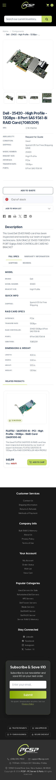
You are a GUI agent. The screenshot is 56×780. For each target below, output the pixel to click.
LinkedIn (29, 637)
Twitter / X (29, 649)
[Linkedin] (25, 216)
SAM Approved (41, 728)
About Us (28, 535)
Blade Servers (28, 607)
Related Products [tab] (14, 381)
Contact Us (28, 501)
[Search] (46, 19)
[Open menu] (4, 5)
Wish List (28, 569)
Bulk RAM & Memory (28, 531)
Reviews (27, 263)
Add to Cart (39, 462)
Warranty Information (36, 256)
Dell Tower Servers (28, 603)
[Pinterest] (30, 216)
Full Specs (14, 256)
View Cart (28, 573)
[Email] (9, 216)
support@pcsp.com (40, 759)
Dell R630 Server (28, 615)
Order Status (28, 565)
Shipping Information (28, 505)
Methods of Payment (28, 513)
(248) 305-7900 (17, 759)
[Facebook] (4, 216)
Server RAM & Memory (28, 619)
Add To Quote (28, 191)
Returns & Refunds (28, 509)
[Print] (14, 216)
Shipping (13, 263)
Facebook (29, 641)
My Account (28, 560)
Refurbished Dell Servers (28, 595)
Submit (28, 695)
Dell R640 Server (28, 611)
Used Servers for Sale (28, 590)
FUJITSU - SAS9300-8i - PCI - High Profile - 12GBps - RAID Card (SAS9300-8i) (24, 434)
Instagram (29, 645)
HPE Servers (28, 599)
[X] (20, 216)
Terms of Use (28, 543)
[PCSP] (28, 749)
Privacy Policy (28, 539)
